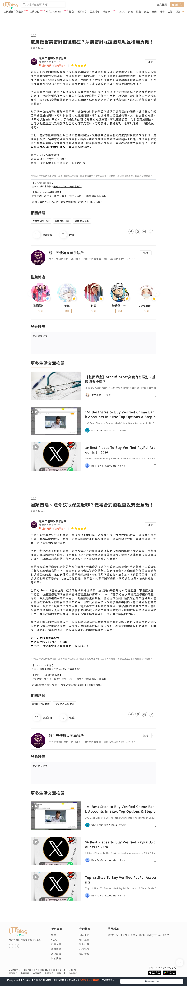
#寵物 (111, 935)
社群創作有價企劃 (13, 11)
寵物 (79, 196)
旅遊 (138, 11)
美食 (130, 11)
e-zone (73, 969)
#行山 (118, 935)
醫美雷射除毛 (82, 221)
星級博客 (95, 11)
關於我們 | (15, 973)
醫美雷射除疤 (62, 221)
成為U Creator (54, 11)
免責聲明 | (27, 973)
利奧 (93, 305)
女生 (146, 11)
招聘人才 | (63, 973)
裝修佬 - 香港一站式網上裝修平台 (120, 305)
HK (37, 969)
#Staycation (154, 935)
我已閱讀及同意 (152, 981)
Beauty (45, 969)
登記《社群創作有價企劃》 (67, 186)
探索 (71, 11)
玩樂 (154, 11)
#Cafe (142, 935)
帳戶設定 (84, 939)
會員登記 (162, 4)
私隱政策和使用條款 (89, 980)
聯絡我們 (74, 973)
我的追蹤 (84, 949)
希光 (67, 305)
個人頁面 (84, 935)
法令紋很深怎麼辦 (65, 704)
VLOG (122, 11)
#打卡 (126, 935)
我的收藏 (84, 944)
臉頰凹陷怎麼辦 (41, 704)
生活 (170, 11)
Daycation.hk (146, 305)
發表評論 (40, 336)
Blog (64, 969)
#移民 (166, 935)
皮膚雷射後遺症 (41, 221)
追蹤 (150, 61)
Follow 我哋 (94, 201)
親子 (162, 11)
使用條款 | (39, 973)
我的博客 (84, 953)
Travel (29, 969)
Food (55, 969)
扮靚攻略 (89, 196)
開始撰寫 (177, 4)
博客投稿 (56, 958)
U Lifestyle (16, 969)
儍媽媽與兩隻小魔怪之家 (40, 305)
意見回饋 (56, 953)
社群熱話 (35, 11)
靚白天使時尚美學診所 (53, 58)
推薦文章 (82, 11)
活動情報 (101, 196)
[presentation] (30, 294)
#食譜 (134, 935)
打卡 (49, 196)
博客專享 (107, 11)
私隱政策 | (51, 973)
